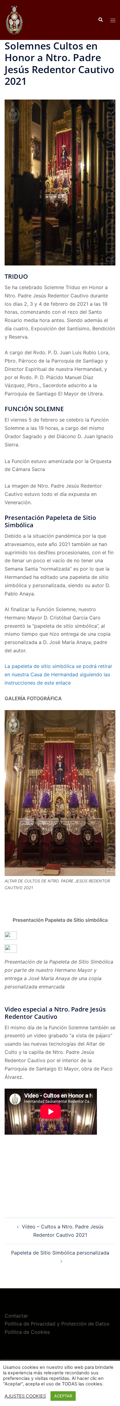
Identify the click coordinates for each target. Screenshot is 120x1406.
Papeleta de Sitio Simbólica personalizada (60, 1253)
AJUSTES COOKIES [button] (25, 1396)
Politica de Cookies (27, 1332)
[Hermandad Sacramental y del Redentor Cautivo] (14, 19)
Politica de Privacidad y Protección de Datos (57, 1324)
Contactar (16, 1316)
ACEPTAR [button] (63, 1395)
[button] (100, 20)
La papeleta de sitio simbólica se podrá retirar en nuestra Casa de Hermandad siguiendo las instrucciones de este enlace (58, 674)
